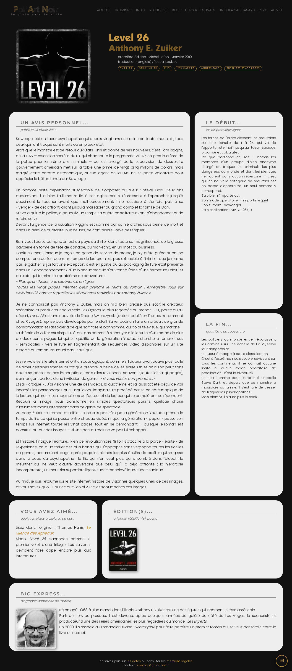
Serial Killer (148, 68)
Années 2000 (210, 68)
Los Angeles (185, 68)
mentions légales (180, 661)
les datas (134, 661)
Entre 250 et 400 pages (243, 68)
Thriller (126, 68)
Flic (167, 68)
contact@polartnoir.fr (153, 665)
